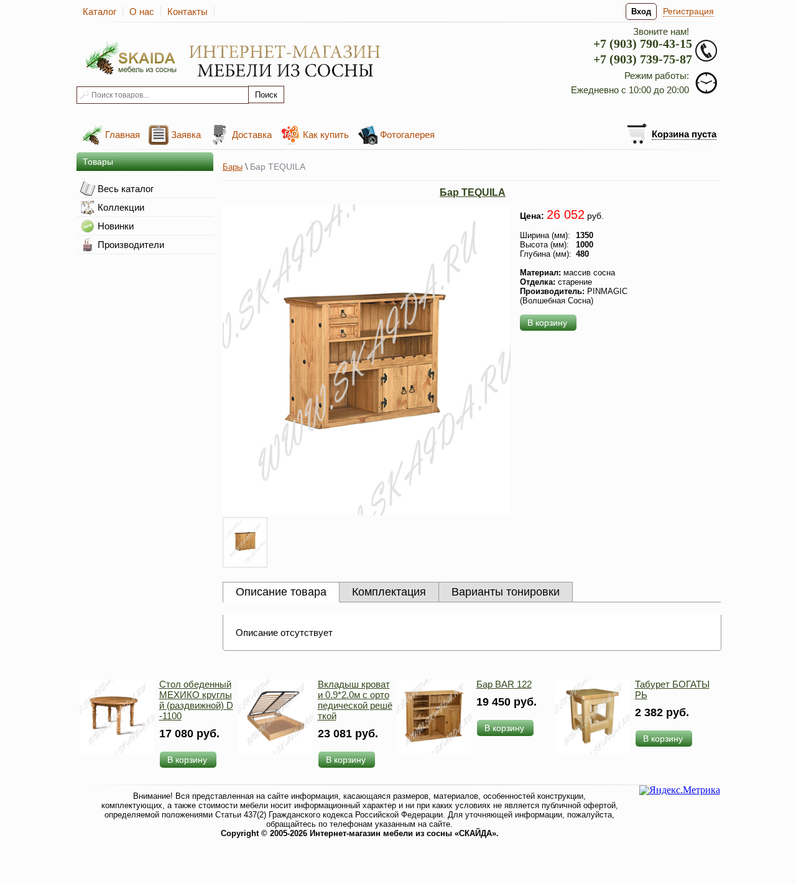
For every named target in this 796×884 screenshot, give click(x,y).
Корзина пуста (684, 134)
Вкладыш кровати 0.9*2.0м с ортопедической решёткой (355, 700)
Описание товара (281, 592)
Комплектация (389, 592)
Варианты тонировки (505, 592)
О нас (141, 11)
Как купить (326, 134)
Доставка (252, 134)
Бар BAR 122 (504, 684)
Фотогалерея (407, 134)
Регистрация (688, 11)
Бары (233, 167)
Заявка (186, 134)
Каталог (99, 11)
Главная (122, 134)
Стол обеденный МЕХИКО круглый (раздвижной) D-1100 (196, 700)
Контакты (187, 11)
